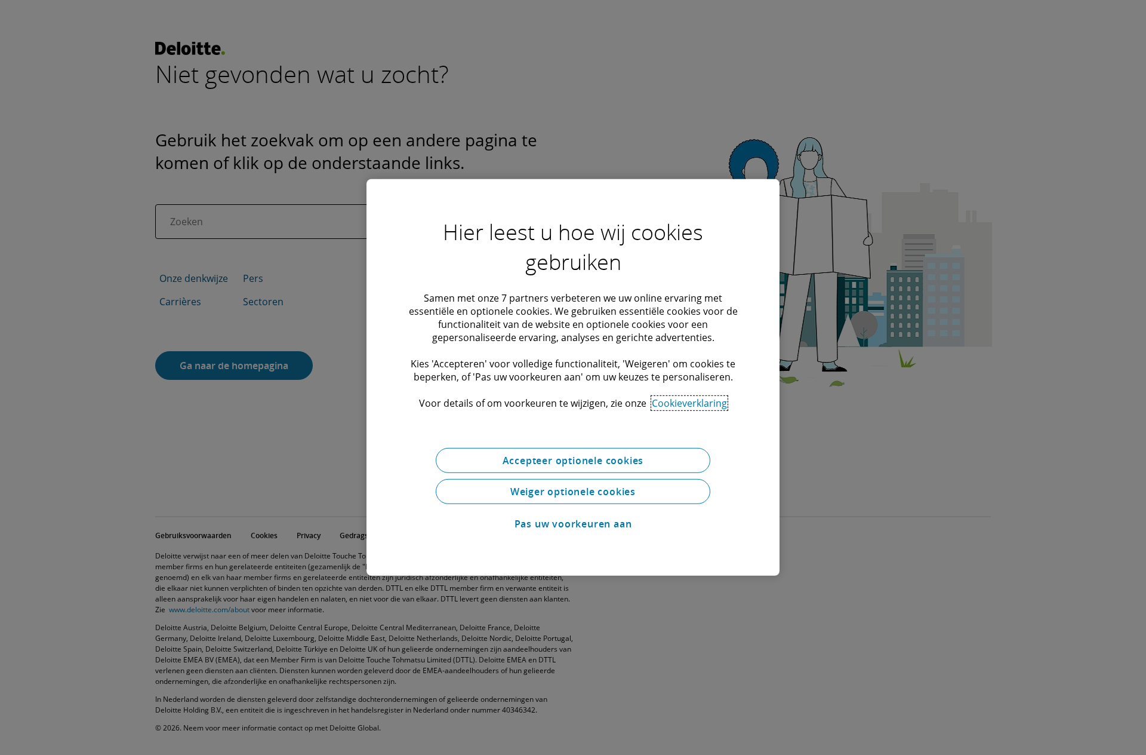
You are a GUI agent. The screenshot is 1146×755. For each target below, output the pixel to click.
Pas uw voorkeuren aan (573, 523)
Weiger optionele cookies (573, 491)
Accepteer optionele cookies (573, 460)
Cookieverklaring (689, 403)
